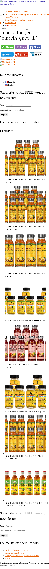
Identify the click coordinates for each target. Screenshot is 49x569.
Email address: (6, 110)
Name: (3, 105)
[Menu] (1, 15)
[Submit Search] (27, 29)
